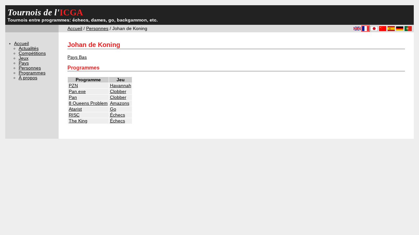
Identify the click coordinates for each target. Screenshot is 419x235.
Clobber (118, 91)
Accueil (74, 28)
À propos (28, 77)
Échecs (117, 115)
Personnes (97, 28)
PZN (73, 85)
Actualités (29, 48)
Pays (24, 63)
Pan (73, 97)
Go (113, 109)
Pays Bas (77, 57)
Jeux (23, 58)
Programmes (32, 72)
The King (78, 120)
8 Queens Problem (88, 103)
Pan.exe (77, 91)
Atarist (75, 109)
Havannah (120, 85)
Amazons (119, 103)
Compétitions (32, 53)
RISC (74, 115)
